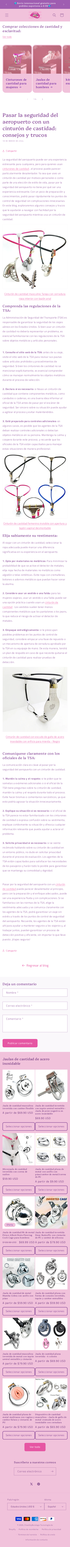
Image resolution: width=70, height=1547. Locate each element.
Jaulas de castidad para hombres (46, 83)
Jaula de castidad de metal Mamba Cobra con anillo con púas (18, 1296)
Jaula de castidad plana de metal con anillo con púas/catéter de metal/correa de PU (50, 1173)
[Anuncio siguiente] (63, 4)
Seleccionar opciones (19, 1126)
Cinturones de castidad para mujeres (16, 83)
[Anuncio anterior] (6, 4)
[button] (7, 15)
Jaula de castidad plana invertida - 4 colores (48, 1355)
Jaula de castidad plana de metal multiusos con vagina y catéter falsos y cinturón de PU (19, 1418)
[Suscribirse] (52, 1471)
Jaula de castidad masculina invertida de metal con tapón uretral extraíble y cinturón (18, 1356)
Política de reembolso (29, 1529)
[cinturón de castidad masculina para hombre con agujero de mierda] (35, 699)
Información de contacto (36, 1539)
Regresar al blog (38, 965)
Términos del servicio (27, 1534)
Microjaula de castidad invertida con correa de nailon (15, 1172)
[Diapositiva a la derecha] (42, 99)
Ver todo (7, 36)
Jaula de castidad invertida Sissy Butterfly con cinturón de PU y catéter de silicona (50, 1235)
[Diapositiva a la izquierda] (27, 99)
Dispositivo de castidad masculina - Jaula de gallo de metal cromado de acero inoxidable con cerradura (50, 1418)
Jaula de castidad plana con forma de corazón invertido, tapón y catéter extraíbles (50, 1296)
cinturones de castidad (16, 169)
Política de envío (47, 1534)
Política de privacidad (51, 1529)
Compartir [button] (11, 151)
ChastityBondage (32, 1525)
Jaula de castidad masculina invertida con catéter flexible (18, 1106)
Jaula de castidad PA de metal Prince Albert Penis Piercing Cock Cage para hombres (18, 1235)
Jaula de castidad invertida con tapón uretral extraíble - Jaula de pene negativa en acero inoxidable (50, 1109)
